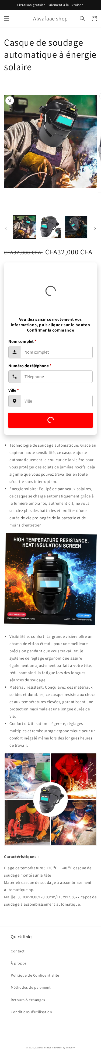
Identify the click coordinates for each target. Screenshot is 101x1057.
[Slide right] (95, 228)
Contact (18, 951)
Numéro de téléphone (29, 365)
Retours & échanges (28, 999)
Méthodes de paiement (31, 987)
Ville (13, 390)
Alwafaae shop (43, 1047)
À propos (19, 963)
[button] (7, 18)
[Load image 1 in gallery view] (24, 227)
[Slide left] (6, 228)
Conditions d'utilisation (31, 1011)
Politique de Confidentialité (35, 975)
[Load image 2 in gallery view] (50, 227)
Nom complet (22, 341)
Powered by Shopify (63, 1047)
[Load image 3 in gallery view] (76, 227)
